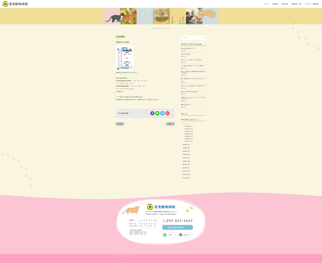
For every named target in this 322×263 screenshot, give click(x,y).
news (119, 36)
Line (157, 113)
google (167, 113)
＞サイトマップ (119, 256)
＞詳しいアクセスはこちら (167, 214)
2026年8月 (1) (189, 126)
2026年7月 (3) (189, 128)
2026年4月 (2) (189, 136)
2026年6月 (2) (189, 131)
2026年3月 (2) (189, 138)
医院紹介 (276, 4)
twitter (162, 113)
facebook (152, 113)
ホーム (267, 4)
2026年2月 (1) (189, 141)
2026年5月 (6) (189, 133)
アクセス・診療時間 (312, 4)
